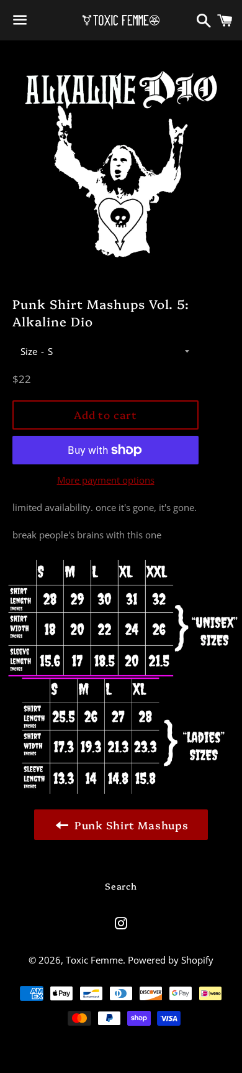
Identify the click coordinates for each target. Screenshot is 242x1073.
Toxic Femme (94, 960)
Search (121, 886)
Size (28, 351)
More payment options (106, 480)
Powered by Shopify (170, 960)
